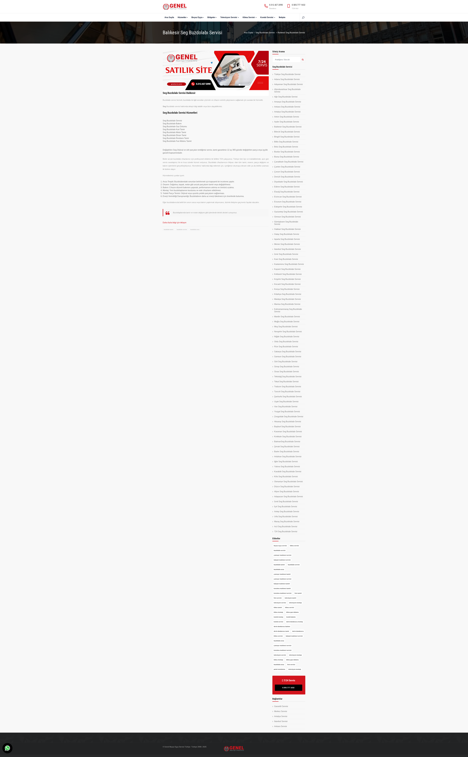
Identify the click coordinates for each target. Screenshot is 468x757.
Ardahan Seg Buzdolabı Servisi (287, 456)
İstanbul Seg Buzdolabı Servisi (287, 249)
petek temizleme (279, 669)
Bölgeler (211, 17)
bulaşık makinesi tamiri (282, 584)
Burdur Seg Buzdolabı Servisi (287, 152)
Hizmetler (182, 17)
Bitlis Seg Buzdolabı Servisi (286, 142)
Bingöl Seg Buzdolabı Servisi (287, 137)
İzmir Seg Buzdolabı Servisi (286, 254)
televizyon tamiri (290, 598)
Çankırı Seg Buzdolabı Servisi (287, 167)
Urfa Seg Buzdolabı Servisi (286, 516)
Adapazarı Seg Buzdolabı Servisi (288, 496)
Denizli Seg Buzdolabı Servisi (287, 177)
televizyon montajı (295, 603)
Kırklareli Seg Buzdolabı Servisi (288, 274)
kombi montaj (278, 617)
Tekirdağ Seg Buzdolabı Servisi (287, 377)
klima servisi (294, 546)
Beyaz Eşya (196, 17)
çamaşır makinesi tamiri (282, 574)
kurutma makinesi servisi (282, 593)
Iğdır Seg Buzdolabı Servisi (286, 461)
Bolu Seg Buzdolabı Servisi (286, 147)
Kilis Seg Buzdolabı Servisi (286, 476)
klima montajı (278, 612)
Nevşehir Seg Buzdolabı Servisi (288, 332)
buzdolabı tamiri (168, 229)
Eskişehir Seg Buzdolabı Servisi (288, 207)
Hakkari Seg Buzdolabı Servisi (287, 229)
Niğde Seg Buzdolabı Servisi (286, 337)
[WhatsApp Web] (7, 748)
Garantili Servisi (281, 706)
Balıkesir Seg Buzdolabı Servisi (288, 127)
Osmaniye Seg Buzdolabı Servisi (288, 481)
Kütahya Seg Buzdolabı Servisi (287, 294)
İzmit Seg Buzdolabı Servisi (286, 501)
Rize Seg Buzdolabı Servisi (286, 347)
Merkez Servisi (280, 711)
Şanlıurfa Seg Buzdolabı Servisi (288, 397)
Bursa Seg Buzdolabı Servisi (286, 157)
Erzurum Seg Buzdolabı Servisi (287, 202)
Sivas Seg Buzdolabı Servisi (286, 372)
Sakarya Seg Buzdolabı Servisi (287, 352)
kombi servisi (278, 622)
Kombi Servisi (267, 17)
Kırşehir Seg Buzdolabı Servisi (287, 279)
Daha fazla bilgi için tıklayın (174, 223)
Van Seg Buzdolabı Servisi (285, 407)
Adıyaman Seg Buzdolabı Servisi (288, 84)
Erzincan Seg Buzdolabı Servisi (288, 197)
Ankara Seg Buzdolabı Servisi (287, 107)
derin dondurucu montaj (294, 622)
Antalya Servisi (280, 716)
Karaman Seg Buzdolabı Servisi (288, 431)
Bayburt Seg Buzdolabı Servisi (287, 427)
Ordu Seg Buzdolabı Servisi (286, 342)
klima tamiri (278, 607)
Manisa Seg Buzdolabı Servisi (287, 304)
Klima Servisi (249, 17)
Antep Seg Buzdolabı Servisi (286, 511)
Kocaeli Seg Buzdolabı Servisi (287, 284)
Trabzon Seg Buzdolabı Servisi (287, 387)
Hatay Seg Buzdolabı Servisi (286, 234)
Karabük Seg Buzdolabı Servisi (287, 471)
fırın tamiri (298, 593)
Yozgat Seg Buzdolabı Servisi (287, 412)
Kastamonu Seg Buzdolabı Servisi (289, 264)
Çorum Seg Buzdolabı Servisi (287, 172)
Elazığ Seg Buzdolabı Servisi (286, 192)
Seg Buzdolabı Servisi (265, 33)
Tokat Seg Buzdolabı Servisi (286, 382)
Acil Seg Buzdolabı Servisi (285, 526)
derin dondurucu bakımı (282, 626)
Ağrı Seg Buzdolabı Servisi (285, 97)
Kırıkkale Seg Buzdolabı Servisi (288, 436)
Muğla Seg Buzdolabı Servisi (286, 322)
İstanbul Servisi (281, 721)
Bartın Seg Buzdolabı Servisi (286, 451)
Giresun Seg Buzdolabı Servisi (287, 217)
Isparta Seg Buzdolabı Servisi (287, 239)
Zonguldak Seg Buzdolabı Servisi (288, 417)
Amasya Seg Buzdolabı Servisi (287, 102)
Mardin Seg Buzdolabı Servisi (287, 317)
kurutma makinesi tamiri (282, 588)
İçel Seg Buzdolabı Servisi (285, 506)
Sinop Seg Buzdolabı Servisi (286, 367)
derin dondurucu (298, 631)
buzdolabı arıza (194, 229)
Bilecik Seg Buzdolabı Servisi (287, 132)
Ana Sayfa (169, 17)
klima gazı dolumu (292, 612)
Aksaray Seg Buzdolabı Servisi (287, 422)
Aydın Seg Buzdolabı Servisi (286, 122)
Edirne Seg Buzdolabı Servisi (287, 187)
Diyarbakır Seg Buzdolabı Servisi (288, 182)
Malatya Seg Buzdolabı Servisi (287, 299)
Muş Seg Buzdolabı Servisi (286, 327)
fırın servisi (278, 598)
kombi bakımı (291, 617)
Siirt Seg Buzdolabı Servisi (285, 362)
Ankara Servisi (280, 726)
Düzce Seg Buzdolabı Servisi (287, 486)
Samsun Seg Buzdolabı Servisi (287, 357)
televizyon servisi (280, 603)
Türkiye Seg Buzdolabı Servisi (287, 74)
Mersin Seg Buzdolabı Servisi (287, 244)
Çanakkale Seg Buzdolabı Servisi (288, 162)
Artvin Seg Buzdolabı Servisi (286, 117)
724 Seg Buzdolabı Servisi (285, 531)
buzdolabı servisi (182, 229)
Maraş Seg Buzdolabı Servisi (286, 521)
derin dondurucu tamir (281, 631)
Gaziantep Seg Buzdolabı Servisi (288, 212)
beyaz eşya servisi (280, 546)
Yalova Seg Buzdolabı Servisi (287, 466)
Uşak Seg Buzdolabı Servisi (286, 402)
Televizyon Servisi (229, 17)
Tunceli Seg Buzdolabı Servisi (287, 392)
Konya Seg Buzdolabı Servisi (287, 289)
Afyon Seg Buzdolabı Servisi (286, 491)
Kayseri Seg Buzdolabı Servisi (287, 269)
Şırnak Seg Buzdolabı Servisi (287, 446)
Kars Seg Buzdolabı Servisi (286, 259)
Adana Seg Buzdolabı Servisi (287, 79)
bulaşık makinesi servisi (282, 560)
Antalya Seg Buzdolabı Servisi (287, 112)
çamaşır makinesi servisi (282, 555)
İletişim (282, 17)
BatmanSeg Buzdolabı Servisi (287, 441)
